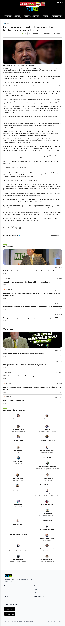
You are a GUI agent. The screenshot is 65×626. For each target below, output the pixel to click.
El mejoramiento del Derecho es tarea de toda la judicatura (24, 365)
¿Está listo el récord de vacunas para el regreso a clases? (23, 353)
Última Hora (8, 16)
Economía (26, 16)
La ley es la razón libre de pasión (14, 400)
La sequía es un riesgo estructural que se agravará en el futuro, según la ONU (30, 318)
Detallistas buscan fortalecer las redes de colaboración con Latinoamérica (30, 271)
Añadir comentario (55, 235)
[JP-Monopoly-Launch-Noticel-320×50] (32, 4)
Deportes (45, 16)
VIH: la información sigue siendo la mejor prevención (22, 376)
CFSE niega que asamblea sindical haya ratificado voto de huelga (26, 282)
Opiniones (36, 16)
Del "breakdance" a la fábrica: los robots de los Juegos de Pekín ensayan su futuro (32, 306)
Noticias (17, 16)
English (36, 592)
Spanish (36, 589)
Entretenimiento (56, 16)
